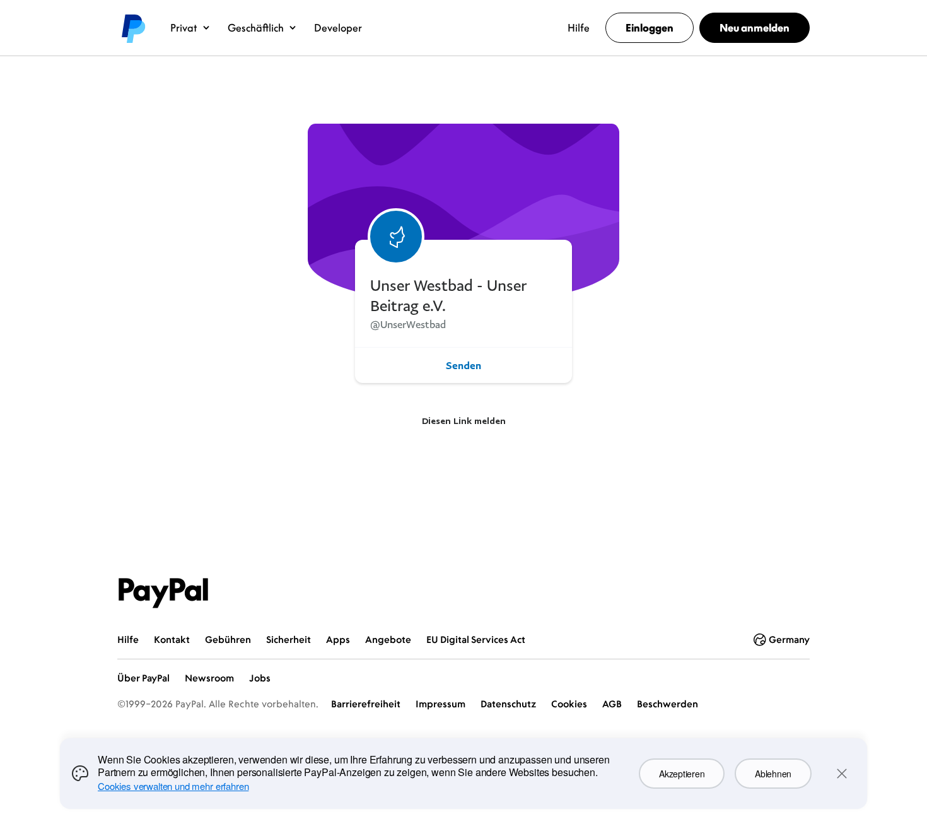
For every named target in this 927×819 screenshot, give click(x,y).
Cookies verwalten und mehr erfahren (173, 785)
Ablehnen (773, 773)
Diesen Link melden (464, 420)
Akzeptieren (681, 773)
